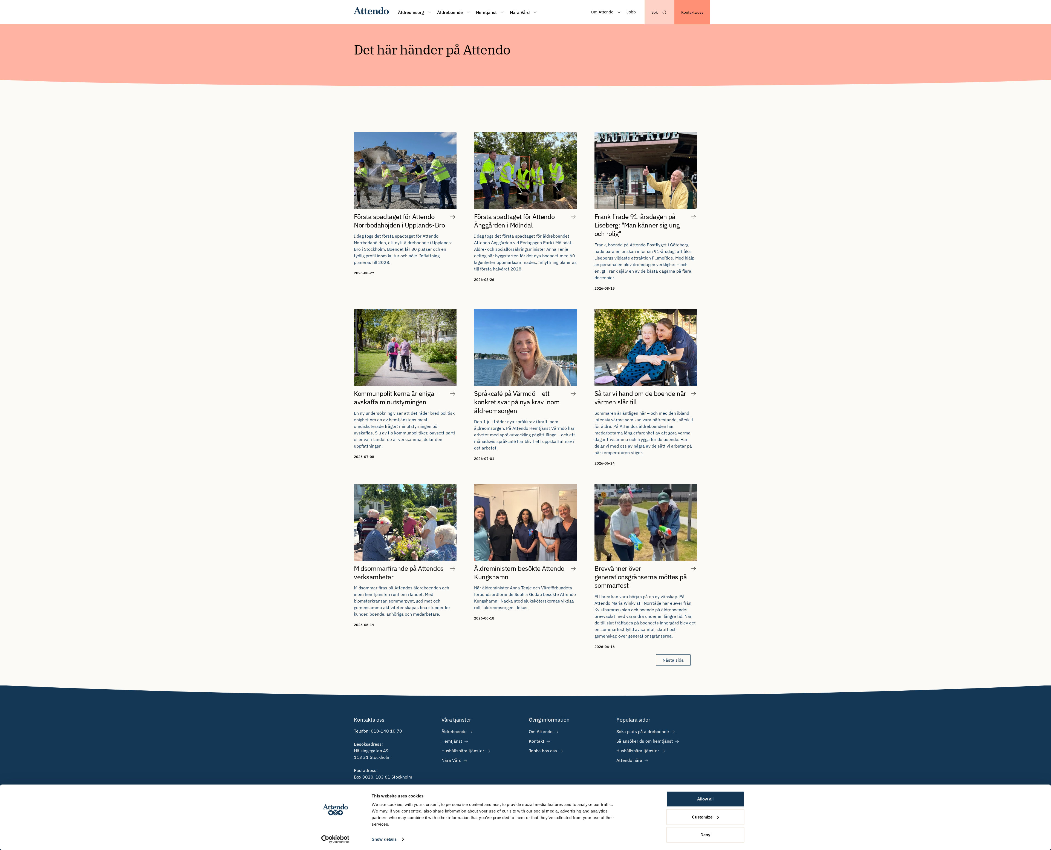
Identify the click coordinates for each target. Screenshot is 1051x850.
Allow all (705, 799)
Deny (705, 834)
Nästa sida (673, 660)
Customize (702, 816)
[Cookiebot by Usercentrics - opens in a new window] (335, 839)
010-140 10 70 (386, 731)
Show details (384, 839)
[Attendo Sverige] (371, 12)
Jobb (631, 12)
